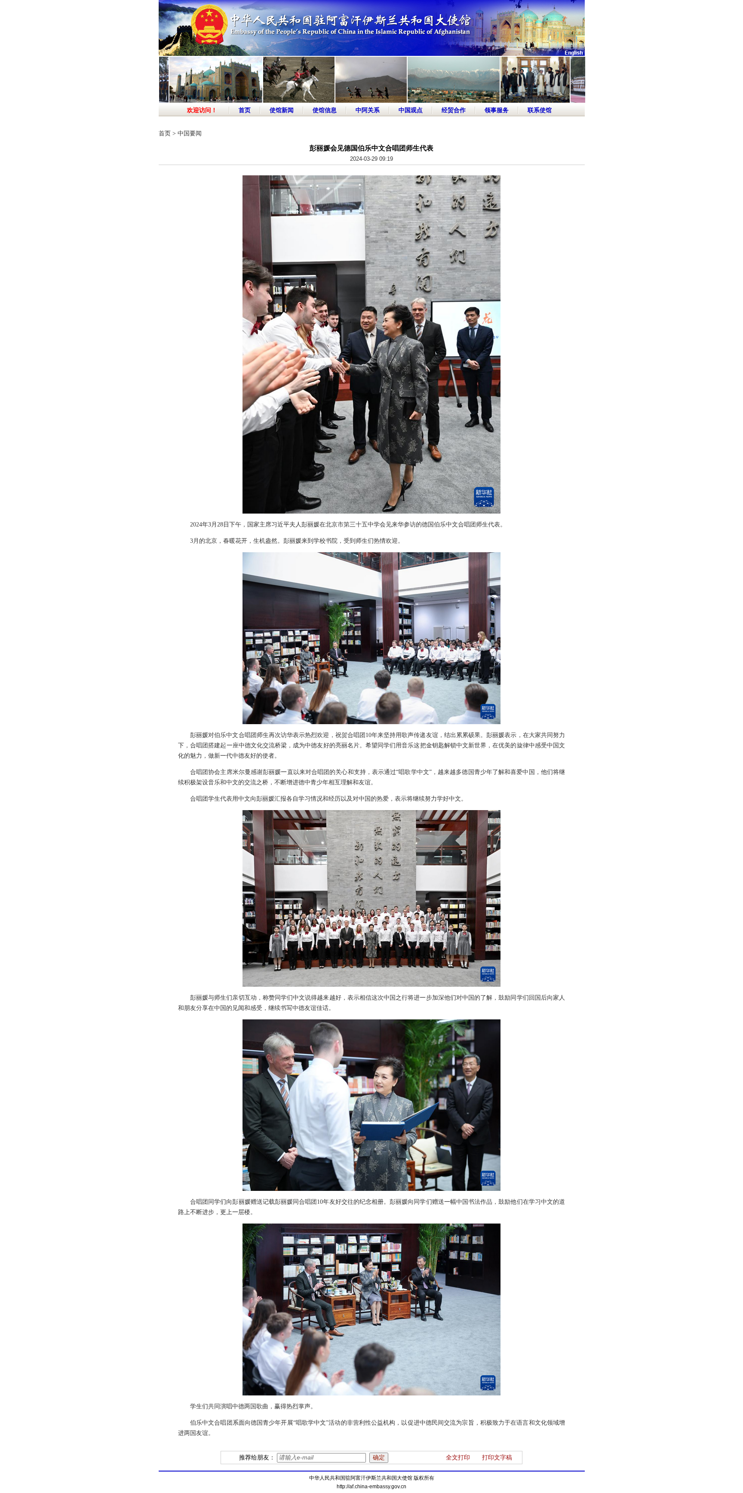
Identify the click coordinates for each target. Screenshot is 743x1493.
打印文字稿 (497, 1457)
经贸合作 (454, 110)
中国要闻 (190, 133)
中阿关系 (368, 110)
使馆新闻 (282, 110)
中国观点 (411, 110)
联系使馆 (540, 110)
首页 (245, 110)
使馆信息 (325, 110)
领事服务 (497, 110)
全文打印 (458, 1457)
